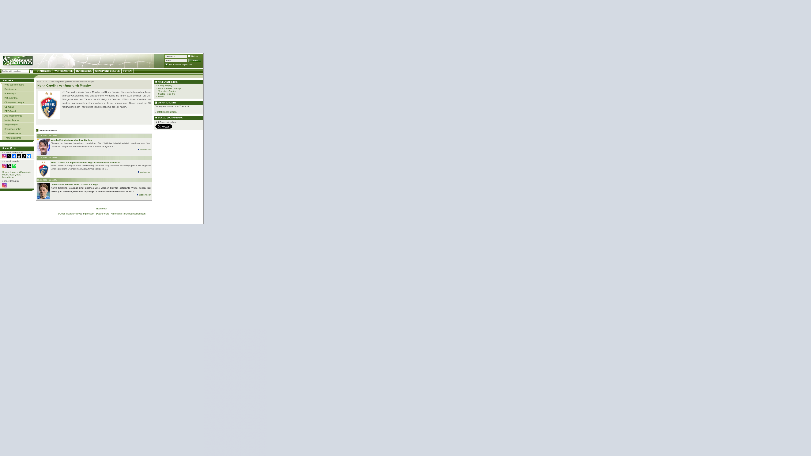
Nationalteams (11, 120)
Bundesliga (10, 93)
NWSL (161, 96)
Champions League (14, 102)
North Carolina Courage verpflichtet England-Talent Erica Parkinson (85, 162)
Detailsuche (10, 89)
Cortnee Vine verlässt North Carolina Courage (74, 184)
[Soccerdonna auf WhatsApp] (14, 167)
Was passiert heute (14, 84)
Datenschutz (102, 213)
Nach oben (101, 208)
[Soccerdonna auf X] (9, 157)
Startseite (44, 71)
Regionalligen (11, 124)
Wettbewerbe (63, 71)
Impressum (88, 213)
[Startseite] (18, 61)
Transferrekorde (12, 138)
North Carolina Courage (169, 88)
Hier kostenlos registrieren (180, 65)
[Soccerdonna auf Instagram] (4, 157)
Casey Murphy (165, 85)
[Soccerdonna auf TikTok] (24, 157)
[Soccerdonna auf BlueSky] (29, 157)
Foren (127, 71)
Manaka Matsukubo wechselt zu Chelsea (72, 140)
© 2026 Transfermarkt (69, 213)
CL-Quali (9, 107)
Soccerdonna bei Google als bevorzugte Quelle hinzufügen (16, 174)
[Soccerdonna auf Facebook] (14, 157)
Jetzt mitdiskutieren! (167, 112)
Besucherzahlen (12, 129)
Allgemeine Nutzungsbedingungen (128, 213)
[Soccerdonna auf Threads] (19, 157)
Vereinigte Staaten (167, 91)
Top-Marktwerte (12, 133)
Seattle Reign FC (166, 94)
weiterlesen (145, 149)
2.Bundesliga (11, 98)
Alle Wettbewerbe (13, 115)
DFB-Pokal (10, 111)
